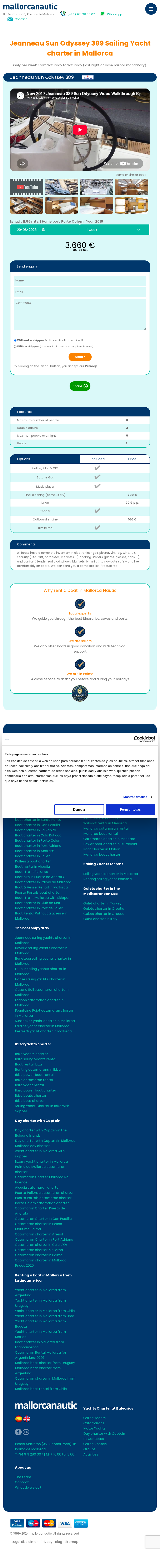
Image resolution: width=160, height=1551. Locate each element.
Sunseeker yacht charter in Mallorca (45, 1020)
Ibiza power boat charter (35, 1090)
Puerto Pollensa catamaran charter (44, 1192)
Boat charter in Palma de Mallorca (43, 882)
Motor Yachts (94, 1428)
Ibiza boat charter (30, 1100)
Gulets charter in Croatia (103, 908)
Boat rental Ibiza (28, 1064)
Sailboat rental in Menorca (105, 823)
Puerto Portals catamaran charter (43, 1197)
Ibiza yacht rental (29, 1085)
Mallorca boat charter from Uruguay (45, 1362)
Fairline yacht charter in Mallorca (42, 1026)
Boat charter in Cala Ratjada (38, 835)
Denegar (79, 809)
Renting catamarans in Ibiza (38, 1069)
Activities (90, 1454)
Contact (21, 19)
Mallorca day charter (32, 1145)
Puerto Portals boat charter (38, 892)
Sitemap (71, 1541)
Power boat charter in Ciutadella (110, 844)
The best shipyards (32, 928)
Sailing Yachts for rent (103, 864)
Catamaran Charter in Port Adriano (44, 1239)
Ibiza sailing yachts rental (35, 1059)
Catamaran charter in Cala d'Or (41, 1244)
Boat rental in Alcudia (32, 866)
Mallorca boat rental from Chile (41, 1388)
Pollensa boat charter (33, 861)
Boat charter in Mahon (101, 849)
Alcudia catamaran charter (37, 1187)
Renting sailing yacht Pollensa (107, 879)
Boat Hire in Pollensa (31, 871)
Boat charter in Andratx (34, 851)
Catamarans (93, 1423)
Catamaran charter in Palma (38, 1255)
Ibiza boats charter (30, 1095)
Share (78, 386)
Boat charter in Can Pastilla (37, 825)
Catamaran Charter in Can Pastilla (43, 1218)
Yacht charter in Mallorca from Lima (44, 1316)
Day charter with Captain (37, 1120)
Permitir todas (130, 809)
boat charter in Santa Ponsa (38, 819)
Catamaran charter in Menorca (109, 838)
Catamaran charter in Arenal (39, 1234)
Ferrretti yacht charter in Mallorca (43, 1031)
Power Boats (93, 1438)
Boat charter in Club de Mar (37, 903)
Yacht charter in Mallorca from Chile (45, 1310)
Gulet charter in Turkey (102, 903)
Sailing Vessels (95, 1444)
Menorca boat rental (100, 833)
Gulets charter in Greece (103, 913)
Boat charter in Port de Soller (39, 908)
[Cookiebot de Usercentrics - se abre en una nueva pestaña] (137, 739)
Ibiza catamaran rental (34, 1080)
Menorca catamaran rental (106, 828)
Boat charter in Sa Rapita (35, 830)
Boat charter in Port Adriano (38, 845)
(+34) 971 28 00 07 (81, 14)
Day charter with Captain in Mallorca (45, 1140)
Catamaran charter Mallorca (39, 1249)
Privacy (91, 366)
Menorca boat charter (101, 854)
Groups (89, 1449)
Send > (80, 357)
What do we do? (28, 1487)
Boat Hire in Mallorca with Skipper (42, 897)
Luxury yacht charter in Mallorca (41, 1161)
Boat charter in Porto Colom (38, 840)
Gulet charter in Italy (100, 919)
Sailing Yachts (94, 1418)
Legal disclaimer (25, 1541)
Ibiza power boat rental (34, 1074)
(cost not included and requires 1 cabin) (55, 346)
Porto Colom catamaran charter (42, 1203)
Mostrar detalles (135, 797)
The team (23, 1477)
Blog (58, 1541)
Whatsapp (114, 14)
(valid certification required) (50, 340)
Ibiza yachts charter (33, 1044)
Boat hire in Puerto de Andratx (39, 877)
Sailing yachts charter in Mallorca (110, 873)
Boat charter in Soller (32, 856)
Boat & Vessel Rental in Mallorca (41, 887)
